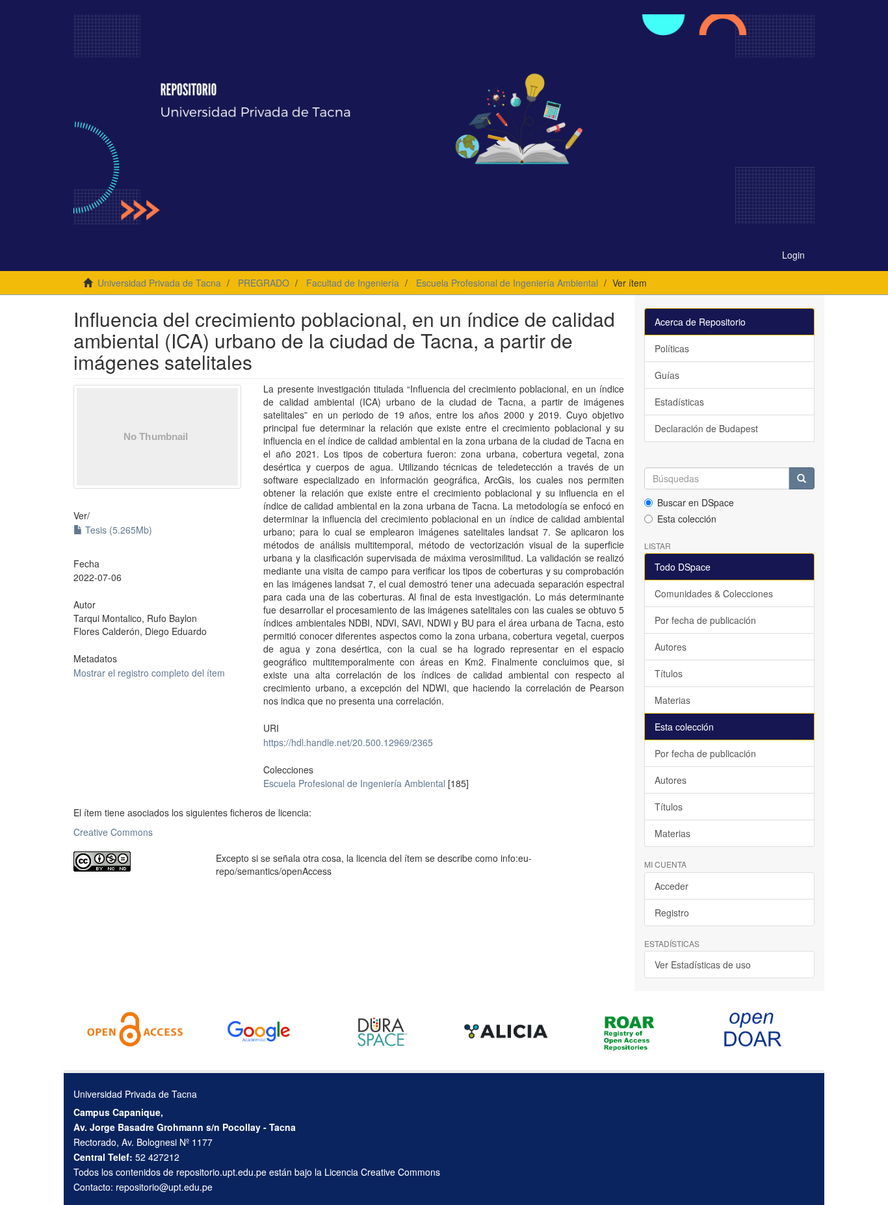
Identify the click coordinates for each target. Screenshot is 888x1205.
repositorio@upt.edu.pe (164, 1186)
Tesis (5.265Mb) (117, 529)
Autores (670, 646)
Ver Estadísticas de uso (703, 964)
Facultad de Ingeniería (352, 282)
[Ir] (802, 478)
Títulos (669, 673)
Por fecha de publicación (705, 620)
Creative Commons (113, 831)
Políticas (672, 348)
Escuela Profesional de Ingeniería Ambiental (507, 282)
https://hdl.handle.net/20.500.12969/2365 (348, 742)
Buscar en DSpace (695, 502)
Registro (672, 912)
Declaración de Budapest (706, 428)
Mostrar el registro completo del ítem (149, 672)
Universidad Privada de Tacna (159, 282)
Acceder (671, 885)
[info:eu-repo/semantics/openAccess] (134, 861)
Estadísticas (679, 401)
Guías (667, 375)
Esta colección (686, 518)
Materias (672, 699)
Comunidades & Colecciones (714, 593)
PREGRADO (263, 282)
